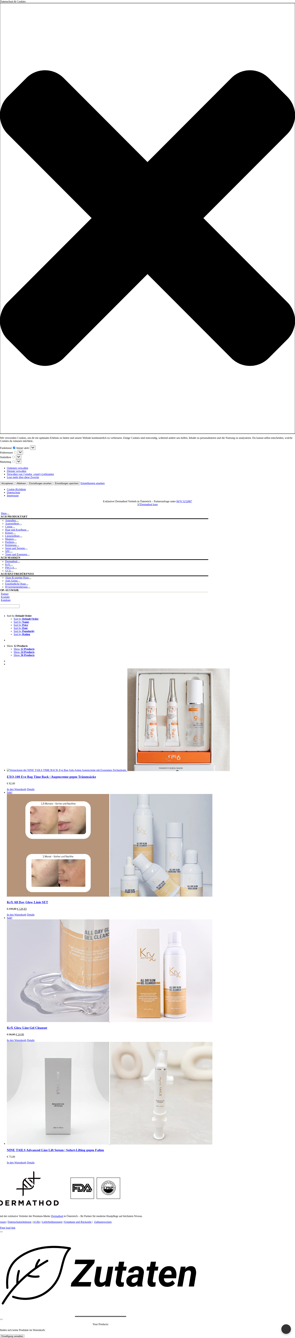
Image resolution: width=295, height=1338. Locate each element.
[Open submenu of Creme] (13, 527)
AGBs (36, 1221)
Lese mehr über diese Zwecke (23, 477)
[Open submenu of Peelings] (15, 543)
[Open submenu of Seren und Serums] (26, 549)
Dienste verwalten (16, 471)
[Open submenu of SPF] (11, 552)
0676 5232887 (184, 501)
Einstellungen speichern (67, 483)
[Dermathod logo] (147, 504)
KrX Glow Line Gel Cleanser (27, 1028)
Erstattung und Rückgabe (78, 1221)
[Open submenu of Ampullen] (17, 521)
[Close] (1, 1231)
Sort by (26, 618)
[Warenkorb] (286, 1329)
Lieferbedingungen (52, 1221)
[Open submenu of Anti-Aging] (19, 581)
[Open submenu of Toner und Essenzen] (28, 555)
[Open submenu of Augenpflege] (20, 524)
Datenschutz (13, 492)
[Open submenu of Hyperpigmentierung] (28, 587)
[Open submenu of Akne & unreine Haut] (30, 578)
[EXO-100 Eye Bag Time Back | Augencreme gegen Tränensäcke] (151, 720)
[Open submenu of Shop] (7, 514)
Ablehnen (21, 483)
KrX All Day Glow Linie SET (27, 902)
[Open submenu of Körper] (14, 533)
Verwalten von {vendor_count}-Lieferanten (30, 474)
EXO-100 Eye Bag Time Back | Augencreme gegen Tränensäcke (51, 777)
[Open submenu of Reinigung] (17, 546)
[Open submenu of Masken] (15, 539)
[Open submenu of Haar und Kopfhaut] (27, 530)
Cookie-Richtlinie (16, 489)
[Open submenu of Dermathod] (18, 562)
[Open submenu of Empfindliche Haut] (27, 584)
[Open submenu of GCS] (12, 571)
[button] (147, 218)
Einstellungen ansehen (40, 483)
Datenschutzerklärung (19, 1221)
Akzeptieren (7, 483)
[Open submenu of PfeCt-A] (15, 568)
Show (24, 649)
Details (30, 789)
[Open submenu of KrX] (11, 565)
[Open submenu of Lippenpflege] (20, 536)
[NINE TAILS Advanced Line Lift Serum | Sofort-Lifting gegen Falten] (151, 1093)
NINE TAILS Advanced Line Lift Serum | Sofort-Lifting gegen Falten (55, 1150)
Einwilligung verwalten (12, 1336)
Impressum (13, 495)
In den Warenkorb (16, 789)
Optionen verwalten (17, 468)
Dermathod (57, 1216)
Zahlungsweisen (103, 1221)
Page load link (7, 1227)
